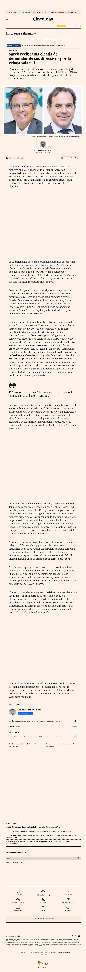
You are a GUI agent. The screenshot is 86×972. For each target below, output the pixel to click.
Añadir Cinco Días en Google (71, 158)
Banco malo (18, 737)
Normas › (74, 726)
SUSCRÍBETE (61, 26)
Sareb (11, 737)
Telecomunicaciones (17, 39)
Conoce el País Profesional (43, 918)
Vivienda (46, 737)
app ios (43, 910)
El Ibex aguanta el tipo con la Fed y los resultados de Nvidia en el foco (43, 45)
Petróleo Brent (37, 12)
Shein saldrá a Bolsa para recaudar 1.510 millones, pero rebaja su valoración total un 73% (42, 831)
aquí (52, 746)
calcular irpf (18, 894)
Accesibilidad (66, 952)
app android (68, 910)
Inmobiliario (13, 51)
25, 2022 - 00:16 (43, 152)
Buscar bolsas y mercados (16, 852)
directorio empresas (68, 902)
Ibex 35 (8, 12)
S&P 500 (21, 12)
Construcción (35, 39)
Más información (14, 746)
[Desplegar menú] (7, 19)
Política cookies (31, 952)
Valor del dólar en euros (73, 12)
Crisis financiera (56, 737)
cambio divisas (43, 902)
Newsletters (42, 954)
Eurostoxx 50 (54, 12)
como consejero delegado (28, 506)
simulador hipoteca (42, 894)
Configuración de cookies (43, 952)
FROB (40, 737)
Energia (27, 39)
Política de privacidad (56, 952)
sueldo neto (68, 894)
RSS (37, 954)
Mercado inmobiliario (48, 39)
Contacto (17, 952)
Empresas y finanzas (21, 33)
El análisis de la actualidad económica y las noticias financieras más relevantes (36, 721)
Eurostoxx (15, 862)
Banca (8, 39)
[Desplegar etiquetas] (75, 736)
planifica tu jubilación (18, 902)
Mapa (33, 954)
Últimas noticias (68, 39)
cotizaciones (18, 910)
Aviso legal (23, 952)
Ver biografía (23, 713)
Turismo (58, 39)
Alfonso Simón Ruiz (43, 150)
